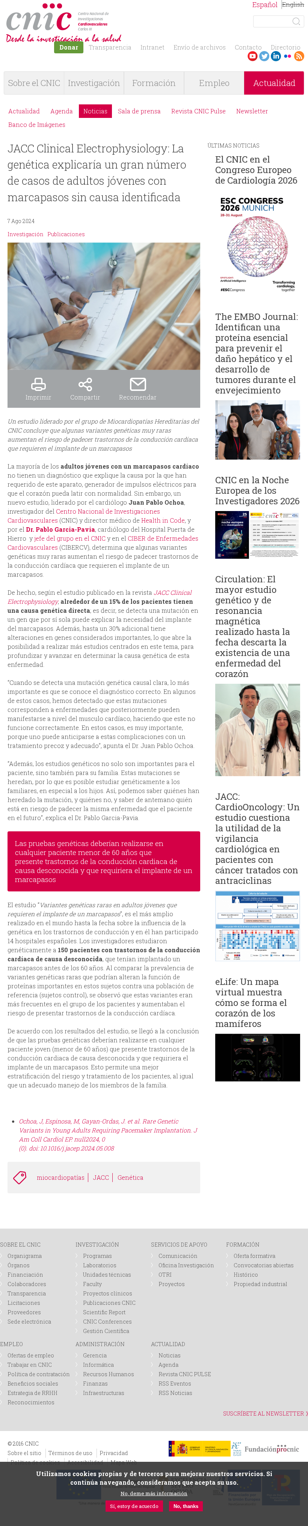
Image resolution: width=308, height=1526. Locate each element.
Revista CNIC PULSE (185, 1374)
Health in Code (163, 520)
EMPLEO (11, 1344)
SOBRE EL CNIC (20, 1244)
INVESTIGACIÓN (97, 1244)
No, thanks (186, 1506)
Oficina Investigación (186, 1265)
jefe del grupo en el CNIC (70, 538)
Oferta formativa (254, 1255)
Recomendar (138, 397)
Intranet (152, 47)
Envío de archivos (200, 47)
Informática (98, 1364)
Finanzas (95, 1383)
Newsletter (252, 111)
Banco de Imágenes (36, 124)
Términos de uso (70, 1453)
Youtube (253, 56)
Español (265, 4)
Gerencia (95, 1355)
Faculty (92, 1284)
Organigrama (25, 1255)
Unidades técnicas (107, 1274)
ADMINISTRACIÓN (100, 1344)
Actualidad (274, 82)
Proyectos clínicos (107, 1293)
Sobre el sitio (24, 1453)
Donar (68, 47)
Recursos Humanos (108, 1374)
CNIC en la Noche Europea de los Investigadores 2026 (257, 490)
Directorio (285, 47)
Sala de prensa (139, 111)
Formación (154, 82)
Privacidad (114, 1453)
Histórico (246, 1274)
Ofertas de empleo (31, 1355)
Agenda (61, 111)
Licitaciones (24, 1302)
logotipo (111, 7)
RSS (299, 56)
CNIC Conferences (107, 1321)
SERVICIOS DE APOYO (179, 1244)
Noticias (95, 111)
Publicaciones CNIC (109, 1302)
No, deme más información (154, 1493)
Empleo (214, 82)
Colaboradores (27, 1284)
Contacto (248, 47)
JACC (101, 1177)
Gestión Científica (106, 1330)
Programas (97, 1255)
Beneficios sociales (33, 1383)
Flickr (287, 56)
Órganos (19, 1265)
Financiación (25, 1274)
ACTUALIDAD (168, 1344)
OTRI (165, 1274)
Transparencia (110, 47)
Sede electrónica (29, 1321)
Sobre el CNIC (34, 82)
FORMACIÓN (243, 1244)
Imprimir (38, 397)
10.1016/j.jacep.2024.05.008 (77, 1148)
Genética (130, 1177)
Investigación (94, 82)
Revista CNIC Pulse (198, 111)
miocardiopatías (61, 1177)
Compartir (85, 397)
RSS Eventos (175, 1383)
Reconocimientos (31, 1402)
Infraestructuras (103, 1392)
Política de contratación (39, 1374)
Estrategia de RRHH (32, 1392)
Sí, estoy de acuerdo (134, 1506)
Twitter (264, 56)
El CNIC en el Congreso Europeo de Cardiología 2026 (256, 169)
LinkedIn (276, 56)
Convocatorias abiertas (264, 1265)
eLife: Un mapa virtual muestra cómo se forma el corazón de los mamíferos (251, 1003)
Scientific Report (104, 1312)
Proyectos (172, 1284)
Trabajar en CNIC (30, 1364)
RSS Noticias (175, 1392)
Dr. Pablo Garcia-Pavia (60, 529)
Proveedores (24, 1312)
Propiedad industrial (260, 1284)
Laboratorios (99, 1265)
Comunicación (178, 1255)
